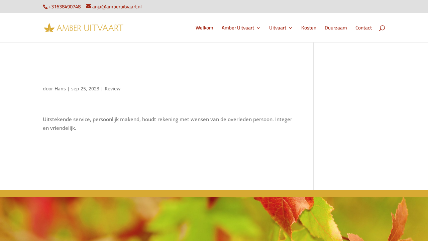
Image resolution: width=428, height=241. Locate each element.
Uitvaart (277, 28)
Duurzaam (336, 28)
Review (112, 88)
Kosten (308, 28)
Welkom (204, 28)
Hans (60, 88)
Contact (363, 28)
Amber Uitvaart (238, 28)
